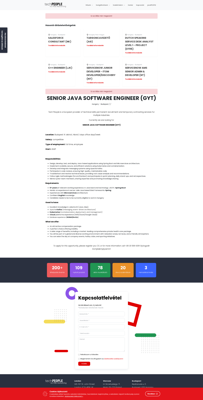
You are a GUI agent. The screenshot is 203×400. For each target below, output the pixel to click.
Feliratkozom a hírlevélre (89, 354)
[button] (89, 5)
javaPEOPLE (151, 5)
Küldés (84, 363)
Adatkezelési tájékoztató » (74, 396)
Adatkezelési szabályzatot (113, 359)
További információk (56, 45)
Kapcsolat (140, 5)
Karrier (130, 5)
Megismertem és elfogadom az (101, 359)
